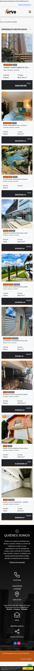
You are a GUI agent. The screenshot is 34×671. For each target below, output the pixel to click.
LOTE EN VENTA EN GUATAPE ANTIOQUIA (15, 179)
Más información (12, 669)
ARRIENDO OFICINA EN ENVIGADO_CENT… (15, 233)
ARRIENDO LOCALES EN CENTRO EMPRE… (15, 394)
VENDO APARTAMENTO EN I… (17, 67)
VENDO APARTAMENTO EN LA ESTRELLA (15, 125)
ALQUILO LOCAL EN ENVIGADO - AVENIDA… (16, 502)
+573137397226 (17, 586)
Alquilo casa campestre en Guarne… (15, 287)
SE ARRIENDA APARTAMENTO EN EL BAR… (15, 340)
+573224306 (17, 589)
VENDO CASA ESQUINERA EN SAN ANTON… (16, 448)
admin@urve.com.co (17, 626)
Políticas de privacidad (17, 562)
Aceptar (27, 668)
